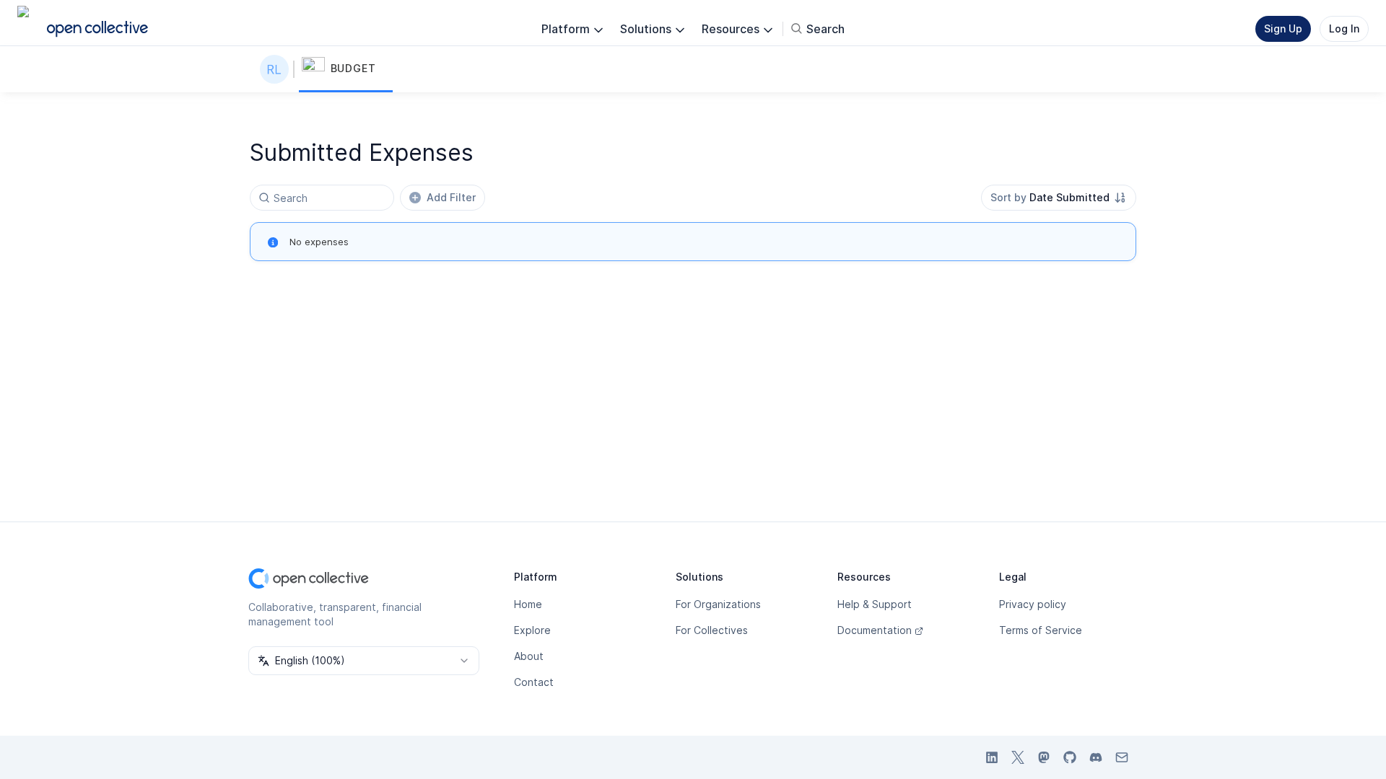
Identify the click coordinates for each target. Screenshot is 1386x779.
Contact (534, 682)
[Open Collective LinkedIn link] (992, 757)
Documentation (874, 630)
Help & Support (874, 604)
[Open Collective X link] (1018, 757)
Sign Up (1283, 28)
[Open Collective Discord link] (1096, 757)
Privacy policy (1032, 604)
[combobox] (1058, 198)
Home (528, 604)
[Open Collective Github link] (1070, 757)
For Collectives (712, 630)
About (529, 656)
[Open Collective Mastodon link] (1044, 757)
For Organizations (718, 604)
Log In (1344, 28)
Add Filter (451, 197)
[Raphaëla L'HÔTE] (277, 69)
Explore (532, 630)
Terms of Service (1040, 630)
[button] (346, 69)
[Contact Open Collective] (1122, 757)
